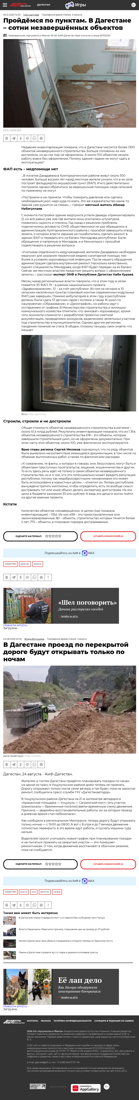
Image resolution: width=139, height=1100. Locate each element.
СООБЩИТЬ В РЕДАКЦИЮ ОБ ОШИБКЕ (114, 1021)
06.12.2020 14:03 (11, 14)
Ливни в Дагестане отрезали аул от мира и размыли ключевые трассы (58, 952)
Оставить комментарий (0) (108, 536)
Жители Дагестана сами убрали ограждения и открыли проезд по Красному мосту (66, 940)
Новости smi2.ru (15, 625)
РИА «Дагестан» (12, 130)
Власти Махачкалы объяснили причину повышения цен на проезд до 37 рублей (64, 929)
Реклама (46, 1021)
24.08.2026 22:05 (12, 639)
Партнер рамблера (58, 1087)
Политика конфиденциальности (72, 1021)
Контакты (32, 1021)
